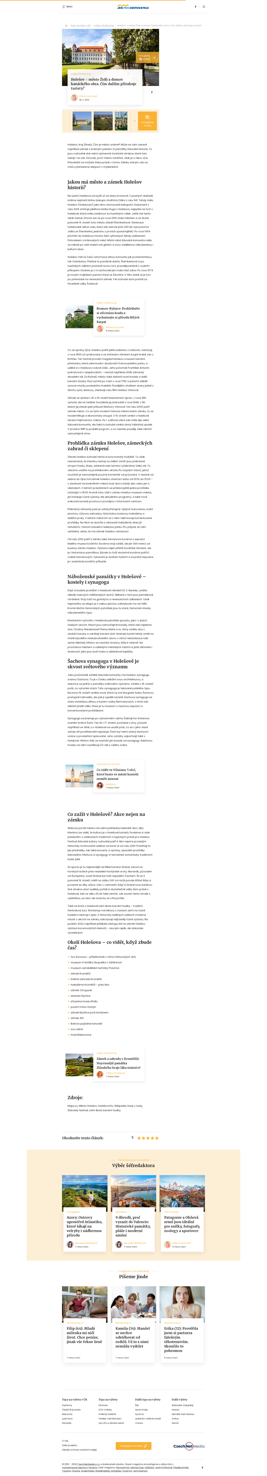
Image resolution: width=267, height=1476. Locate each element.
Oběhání (149, 1467)
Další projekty (69, 1445)
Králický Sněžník (107, 1414)
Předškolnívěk (181, 1467)
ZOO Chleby (105, 1409)
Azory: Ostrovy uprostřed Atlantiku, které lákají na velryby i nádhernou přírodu (84, 1226)
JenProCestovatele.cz (66, 25)
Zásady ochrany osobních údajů (79, 1449)
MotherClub (137, 1467)
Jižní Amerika (171, 1212)
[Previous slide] (67, 121)
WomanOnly (123, 1467)
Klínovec (103, 1405)
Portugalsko (73, 1212)
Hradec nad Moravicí (110, 1418)
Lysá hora (67, 1418)
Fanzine (76, 1471)
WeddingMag (102, 1471)
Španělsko (121, 1212)
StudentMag (87, 1471)
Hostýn (175, 1409)
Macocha (67, 1414)
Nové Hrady (141, 1409)
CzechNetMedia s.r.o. (88, 1464)
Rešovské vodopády (183, 1405)
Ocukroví (127, 1471)
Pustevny (67, 1405)
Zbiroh (175, 1423)
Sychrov (139, 1414)
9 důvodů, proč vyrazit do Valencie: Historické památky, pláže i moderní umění (133, 1226)
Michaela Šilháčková (86, 1243)
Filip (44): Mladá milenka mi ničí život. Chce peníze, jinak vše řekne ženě (84, 1335)
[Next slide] (132, 121)
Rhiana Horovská (88, 96)
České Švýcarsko (71, 1409)
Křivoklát (66, 1423)
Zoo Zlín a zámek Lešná (111, 1423)
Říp (137, 1405)
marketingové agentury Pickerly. (80, 1467)
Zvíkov (175, 1418)
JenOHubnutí (140, 1471)
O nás (65, 1440)
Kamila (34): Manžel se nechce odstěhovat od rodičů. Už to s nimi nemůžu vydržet (133, 1337)
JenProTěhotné (163, 1467)
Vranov (139, 1423)
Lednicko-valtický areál (148, 1418)
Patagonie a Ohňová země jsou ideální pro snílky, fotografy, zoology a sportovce (182, 1224)
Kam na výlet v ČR (81, 25)
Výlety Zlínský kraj (104, 25)
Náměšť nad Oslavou (183, 1414)
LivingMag (116, 1471)
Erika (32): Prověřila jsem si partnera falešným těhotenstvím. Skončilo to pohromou (181, 1339)
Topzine (66, 1471)
